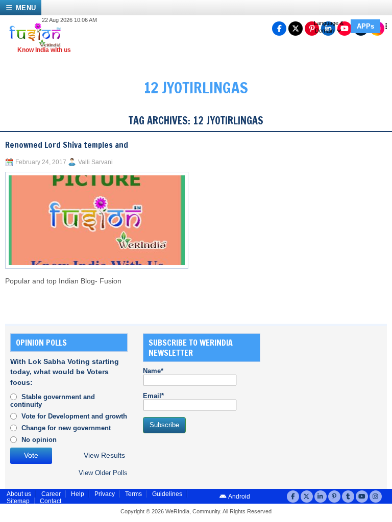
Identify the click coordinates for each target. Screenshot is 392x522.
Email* (153, 396)
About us (19, 494)
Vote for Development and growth (74, 416)
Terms (133, 494)
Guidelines (167, 494)
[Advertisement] (334, 384)
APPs (365, 26)
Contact (50, 501)
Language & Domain (329, 27)
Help (77, 494)
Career (51, 494)
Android (238, 496)
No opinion (39, 439)
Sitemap (18, 501)
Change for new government (66, 428)
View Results (104, 455)
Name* (153, 371)
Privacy (104, 494)
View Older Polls (103, 473)
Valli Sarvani (95, 162)
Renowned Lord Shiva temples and (66, 144)
